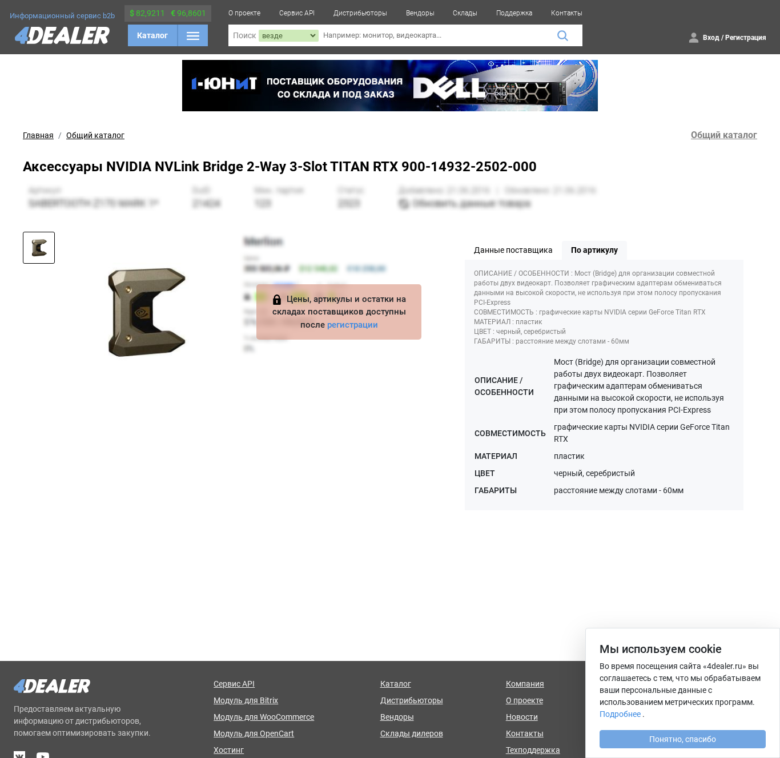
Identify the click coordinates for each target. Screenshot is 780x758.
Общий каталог (95, 135)
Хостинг (229, 750)
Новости (522, 716)
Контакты (566, 13)
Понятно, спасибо (682, 739)
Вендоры (420, 13)
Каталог (152, 35)
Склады (465, 13)
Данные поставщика (513, 250)
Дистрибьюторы (360, 13)
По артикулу (594, 250)
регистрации (352, 325)
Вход (711, 38)
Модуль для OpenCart (254, 733)
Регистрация (745, 38)
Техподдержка (533, 750)
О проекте (244, 13)
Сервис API (297, 13)
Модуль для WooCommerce (264, 716)
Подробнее (620, 714)
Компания (525, 683)
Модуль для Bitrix (246, 700)
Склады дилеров (411, 733)
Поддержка (514, 13)
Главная (38, 135)
